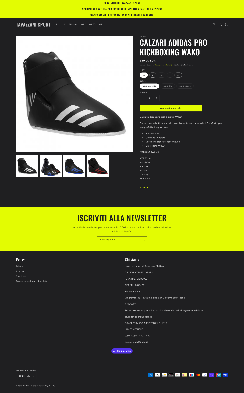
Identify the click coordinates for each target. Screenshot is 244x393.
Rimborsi (20, 271)
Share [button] (146, 187)
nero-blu (169, 87)
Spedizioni (21, 276)
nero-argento (149, 86)
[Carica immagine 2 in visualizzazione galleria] (51, 166)
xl (178, 75)
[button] (214, 24)
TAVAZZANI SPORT (31, 386)
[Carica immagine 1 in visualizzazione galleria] (27, 166)
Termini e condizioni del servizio (31, 281)
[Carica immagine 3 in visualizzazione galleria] (74, 166)
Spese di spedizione (163, 65)
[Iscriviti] (144, 239)
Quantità (143, 92)
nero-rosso (186, 87)
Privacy (19, 266)
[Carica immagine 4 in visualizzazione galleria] (98, 166)
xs (144, 75)
